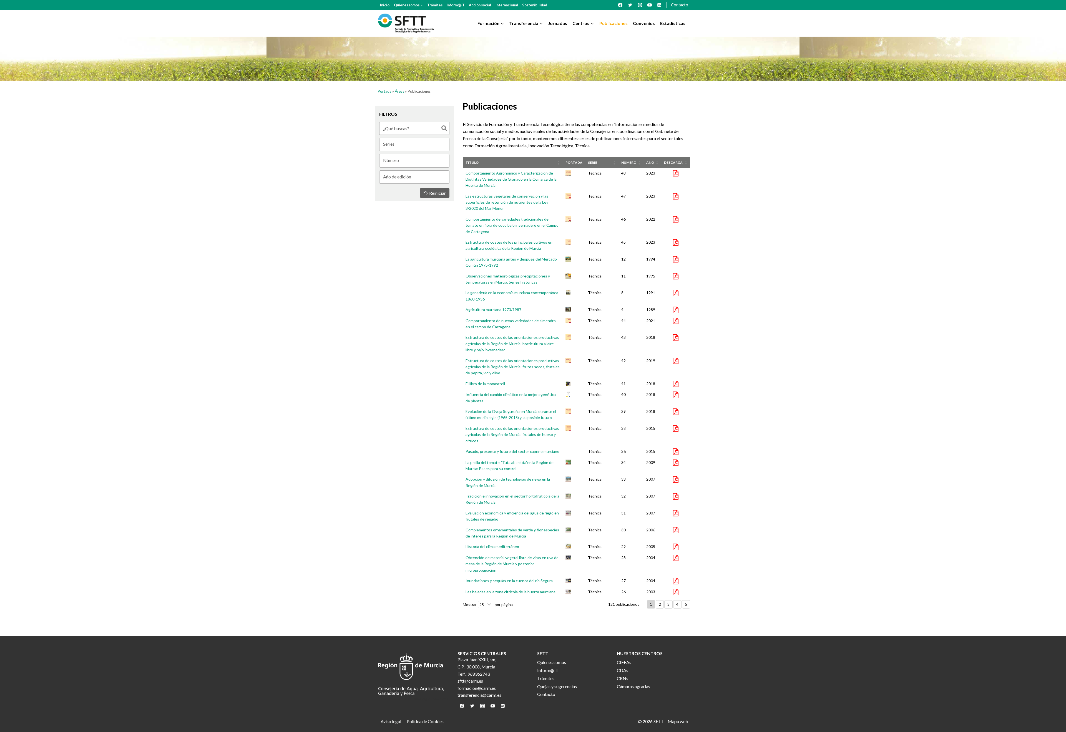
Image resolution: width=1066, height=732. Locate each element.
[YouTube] (649, 5)
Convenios (644, 23)
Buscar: (414, 128)
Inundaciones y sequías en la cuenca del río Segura (509, 580)
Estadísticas (672, 23)
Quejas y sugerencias (557, 686)
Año (650, 162)
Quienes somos (551, 662)
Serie (592, 162)
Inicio (384, 5)
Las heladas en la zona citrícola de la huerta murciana (510, 591)
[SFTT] (406, 23)
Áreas (399, 91)
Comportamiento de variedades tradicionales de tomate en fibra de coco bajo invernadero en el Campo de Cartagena (512, 225)
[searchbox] (416, 144)
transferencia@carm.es (479, 695)
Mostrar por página (488, 604)
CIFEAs (624, 662)
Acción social (480, 5)
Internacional (507, 5)
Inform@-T (456, 5)
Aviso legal (391, 721)
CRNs (622, 678)
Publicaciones (613, 23)
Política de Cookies (425, 721)
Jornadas (557, 23)
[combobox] (414, 144)
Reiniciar (437, 193)
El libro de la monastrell (485, 383)
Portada (384, 91)
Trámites (435, 5)
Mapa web (678, 721)
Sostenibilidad (534, 5)
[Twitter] (630, 5)
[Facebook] (620, 5)
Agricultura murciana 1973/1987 (493, 309)
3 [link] (668, 604)
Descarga (673, 162)
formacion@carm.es (476, 688)
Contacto (679, 4)
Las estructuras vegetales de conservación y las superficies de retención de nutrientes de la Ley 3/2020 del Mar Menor (507, 202)
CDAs (622, 670)
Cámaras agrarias (633, 686)
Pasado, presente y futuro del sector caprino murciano (512, 451)
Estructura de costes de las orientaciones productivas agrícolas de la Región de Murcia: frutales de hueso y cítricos (512, 434)
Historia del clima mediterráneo (492, 546)
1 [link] (651, 604)
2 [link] (660, 604)
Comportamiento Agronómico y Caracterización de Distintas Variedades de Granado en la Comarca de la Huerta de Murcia (511, 179)
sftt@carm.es (470, 680)
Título (472, 162)
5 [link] (686, 604)
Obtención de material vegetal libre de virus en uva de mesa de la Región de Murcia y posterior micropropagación (512, 563)
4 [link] (677, 604)
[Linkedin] (659, 5)
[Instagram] (639, 5)
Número (628, 162)
